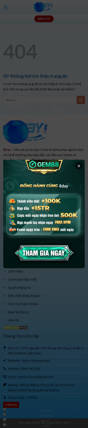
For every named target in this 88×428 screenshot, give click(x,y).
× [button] (78, 165)
